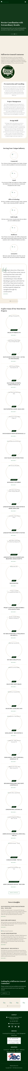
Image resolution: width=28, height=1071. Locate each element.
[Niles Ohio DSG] (14, 576)
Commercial (6, 1049)
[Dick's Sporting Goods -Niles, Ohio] (14, 401)
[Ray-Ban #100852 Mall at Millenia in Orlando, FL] (14, 627)
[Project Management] (14, 108)
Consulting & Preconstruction (9, 1033)
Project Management (20, 1033)
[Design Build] (14, 128)
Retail (17, 1049)
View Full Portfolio (14, 892)
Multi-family (12, 1049)
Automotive (18, 1051)
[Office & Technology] (14, 197)
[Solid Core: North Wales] (14, 677)
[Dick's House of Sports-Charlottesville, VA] (14, 376)
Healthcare (22, 1049)
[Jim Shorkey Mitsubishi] (14, 475)
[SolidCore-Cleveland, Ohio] (14, 701)
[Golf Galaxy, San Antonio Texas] (14, 450)
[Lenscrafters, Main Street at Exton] (14, 525)
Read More (13, 335)
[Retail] (14, 179)
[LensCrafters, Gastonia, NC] (14, 802)
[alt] (4, 1002)
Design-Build (14, 1035)
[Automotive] (14, 252)
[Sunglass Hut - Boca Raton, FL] (14, 725)
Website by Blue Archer (14, 1065)
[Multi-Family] (14, 215)
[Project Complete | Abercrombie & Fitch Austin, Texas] (14, 601)
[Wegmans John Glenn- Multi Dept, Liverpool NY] (14, 777)
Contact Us (4, 993)
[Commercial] (14, 160)
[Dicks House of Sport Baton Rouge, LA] (14, 426)
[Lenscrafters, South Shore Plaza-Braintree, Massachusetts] (14, 550)
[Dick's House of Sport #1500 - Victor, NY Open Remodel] (14, 350)
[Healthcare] (14, 233)
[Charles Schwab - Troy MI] (14, 852)
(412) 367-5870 (14, 1021)
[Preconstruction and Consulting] (14, 89)
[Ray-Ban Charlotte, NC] (14, 652)
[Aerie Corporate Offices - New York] (14, 877)
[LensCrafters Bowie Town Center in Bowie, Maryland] (14, 500)
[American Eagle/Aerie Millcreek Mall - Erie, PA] (14, 827)
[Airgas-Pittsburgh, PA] (14, 325)
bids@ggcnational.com (15, 1023)
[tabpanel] (14, 281)
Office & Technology (11, 1051)
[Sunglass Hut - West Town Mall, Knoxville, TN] (14, 751)
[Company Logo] (5, 2)
